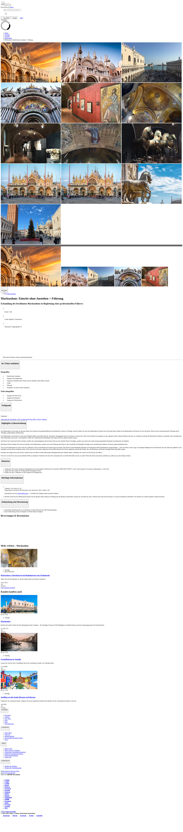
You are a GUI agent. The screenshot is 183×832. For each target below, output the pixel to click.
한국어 (7, 794)
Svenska (7, 806)
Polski (6, 803)
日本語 (7, 799)
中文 (6, 808)
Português (8, 801)
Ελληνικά (8, 788)
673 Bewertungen (10, 294)
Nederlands (8, 797)
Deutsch (7, 787)
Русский (7, 804)
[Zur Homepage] (11, 7)
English (7, 780)
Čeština (7, 783)
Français (7, 792)
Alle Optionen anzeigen (8, 588)
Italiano (7, 796)
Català (7, 782)
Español (7, 790)
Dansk (7, 785)
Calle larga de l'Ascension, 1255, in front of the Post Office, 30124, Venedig (24, 419)
